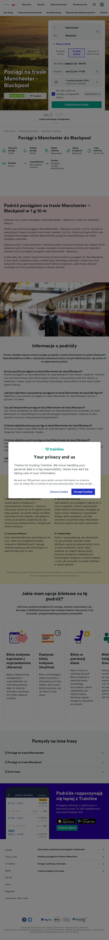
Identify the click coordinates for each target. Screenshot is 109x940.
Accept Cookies (83, 492)
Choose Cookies (59, 491)
